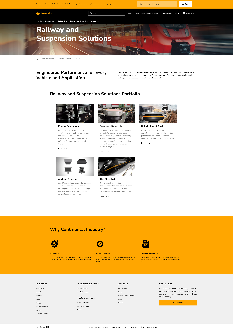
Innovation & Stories (79, 21)
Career (130, 13)
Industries (62, 21)
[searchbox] (107, 13)
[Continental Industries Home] (43, 13)
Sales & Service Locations (150, 13)
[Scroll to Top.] (228, 326)
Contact (177, 13)
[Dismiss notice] (195, 4)
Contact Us (178, 303)
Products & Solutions (45, 21)
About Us (95, 21)
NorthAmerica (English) (149, 4)
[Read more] (75, 113)
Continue (185, 4)
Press (137, 13)
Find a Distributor (166, 13)
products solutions (48, 59)
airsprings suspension (64, 59)
